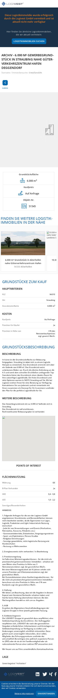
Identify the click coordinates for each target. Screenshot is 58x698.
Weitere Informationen (24, 693)
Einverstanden (46, 693)
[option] (29, 129)
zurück (5, 88)
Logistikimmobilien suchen (29, 41)
